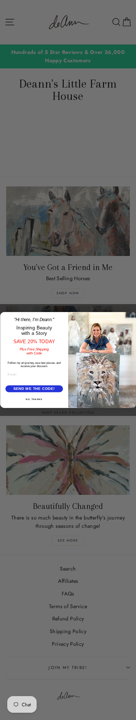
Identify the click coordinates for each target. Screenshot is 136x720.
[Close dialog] (132, 316)
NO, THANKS (34, 399)
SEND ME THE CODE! (34, 389)
